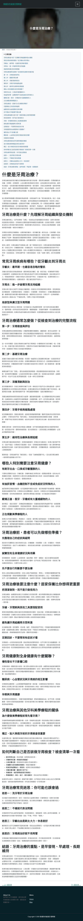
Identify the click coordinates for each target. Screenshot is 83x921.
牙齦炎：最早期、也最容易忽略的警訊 (16, 63)
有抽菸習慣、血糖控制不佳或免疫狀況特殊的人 (19, 95)
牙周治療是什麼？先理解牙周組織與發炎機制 (18, 57)
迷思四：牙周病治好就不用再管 (14, 164)
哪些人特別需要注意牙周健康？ (14, 89)
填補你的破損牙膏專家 (12, 4)
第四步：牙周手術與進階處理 (13, 83)
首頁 (3, 49)
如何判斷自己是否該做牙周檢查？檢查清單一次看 (19, 149)
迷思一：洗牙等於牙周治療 (12, 155)
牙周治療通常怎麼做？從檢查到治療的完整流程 (19, 72)
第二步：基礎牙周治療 (11, 77)
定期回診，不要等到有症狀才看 (14, 126)
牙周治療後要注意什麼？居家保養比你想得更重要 (19, 115)
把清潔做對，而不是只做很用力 (14, 118)
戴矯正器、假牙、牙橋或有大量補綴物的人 (17, 98)
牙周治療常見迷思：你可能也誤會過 (15, 152)
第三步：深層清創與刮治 (12, 80)
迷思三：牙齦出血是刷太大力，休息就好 (17, 161)
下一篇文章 (76, 885)
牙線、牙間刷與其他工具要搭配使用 (15, 121)
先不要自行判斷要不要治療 (12, 112)
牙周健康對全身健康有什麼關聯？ (14, 129)
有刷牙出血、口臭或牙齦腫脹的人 (14, 92)
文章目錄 (8, 54)
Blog (30, 902)
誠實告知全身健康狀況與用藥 (13, 109)
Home (31, 899)
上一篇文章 (7, 885)
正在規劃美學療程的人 (11, 100)
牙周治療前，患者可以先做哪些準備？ (16, 103)
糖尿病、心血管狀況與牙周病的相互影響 (17, 135)
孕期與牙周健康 (9, 138)
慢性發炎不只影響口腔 (11, 132)
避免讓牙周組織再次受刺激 (12, 123)
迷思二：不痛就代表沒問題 (12, 158)
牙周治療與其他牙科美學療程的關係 (15, 141)
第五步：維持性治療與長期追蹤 (14, 86)
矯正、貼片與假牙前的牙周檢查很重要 (16, 146)
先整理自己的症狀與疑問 (12, 106)
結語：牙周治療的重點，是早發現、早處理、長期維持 (21, 167)
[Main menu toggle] (77, 4)
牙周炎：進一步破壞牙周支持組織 (14, 66)
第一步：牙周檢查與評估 (12, 75)
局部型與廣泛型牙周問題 (12, 69)
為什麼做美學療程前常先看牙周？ (14, 144)
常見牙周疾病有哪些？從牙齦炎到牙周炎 (17, 60)
